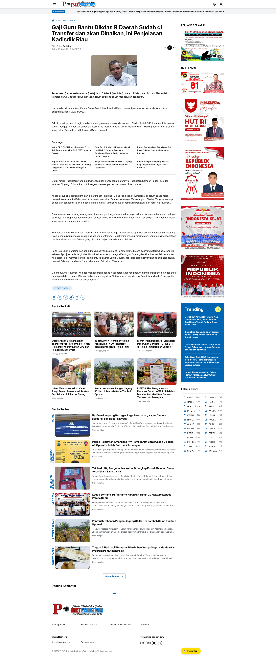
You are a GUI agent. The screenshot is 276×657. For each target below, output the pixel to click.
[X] (59, 297)
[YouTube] (154, 643)
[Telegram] (65, 297)
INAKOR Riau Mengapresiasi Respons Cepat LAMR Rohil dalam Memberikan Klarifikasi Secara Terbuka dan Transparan (156, 393)
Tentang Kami (58, 624)
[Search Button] (221, 4)
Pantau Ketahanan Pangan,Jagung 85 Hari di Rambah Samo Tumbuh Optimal (113, 391)
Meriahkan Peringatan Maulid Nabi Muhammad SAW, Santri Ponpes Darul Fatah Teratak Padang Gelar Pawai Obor (201, 321)
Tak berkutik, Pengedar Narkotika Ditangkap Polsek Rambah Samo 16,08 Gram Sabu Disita (133, 470)
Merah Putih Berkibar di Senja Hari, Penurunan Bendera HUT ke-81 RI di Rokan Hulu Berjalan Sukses (156, 343)
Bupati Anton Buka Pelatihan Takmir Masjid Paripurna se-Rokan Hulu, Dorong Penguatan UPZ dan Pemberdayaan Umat (71, 166)
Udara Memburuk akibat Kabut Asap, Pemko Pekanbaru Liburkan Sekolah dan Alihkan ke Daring (70, 391)
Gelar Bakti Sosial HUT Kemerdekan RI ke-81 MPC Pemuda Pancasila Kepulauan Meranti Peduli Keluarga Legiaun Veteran (112, 151)
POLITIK (53, 418)
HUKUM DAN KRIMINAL (52, 456)
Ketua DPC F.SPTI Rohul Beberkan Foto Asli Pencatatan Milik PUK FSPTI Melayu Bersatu (71, 150)
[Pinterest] (71, 297)
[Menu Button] (54, 4)
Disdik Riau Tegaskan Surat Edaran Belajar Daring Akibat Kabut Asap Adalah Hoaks (202, 334)
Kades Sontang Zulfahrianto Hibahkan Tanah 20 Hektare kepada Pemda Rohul (131, 496)
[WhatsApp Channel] (160, 643)
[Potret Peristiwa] (78, 4)
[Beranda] (53, 20)
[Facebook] (54, 297)
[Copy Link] (82, 297)
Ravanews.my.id (88, 642)
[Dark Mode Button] (214, 4)
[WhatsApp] (77, 297)
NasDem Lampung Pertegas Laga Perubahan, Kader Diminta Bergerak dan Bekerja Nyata (66, 11)
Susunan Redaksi (89, 624)
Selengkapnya (112, 576)
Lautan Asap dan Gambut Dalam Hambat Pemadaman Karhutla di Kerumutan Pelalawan (200, 375)
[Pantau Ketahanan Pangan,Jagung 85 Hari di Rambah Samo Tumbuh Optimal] (114, 371)
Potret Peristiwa (89, 651)
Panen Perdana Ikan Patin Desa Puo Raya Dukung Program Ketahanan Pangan (154, 150)
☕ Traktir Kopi (191, 651)
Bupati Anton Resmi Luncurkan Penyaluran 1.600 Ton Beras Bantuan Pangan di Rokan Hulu (111, 343)
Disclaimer (144, 624)
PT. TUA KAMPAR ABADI (68, 651)
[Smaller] (165, 47)
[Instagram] (148, 643)
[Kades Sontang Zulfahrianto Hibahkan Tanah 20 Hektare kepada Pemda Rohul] (72, 504)
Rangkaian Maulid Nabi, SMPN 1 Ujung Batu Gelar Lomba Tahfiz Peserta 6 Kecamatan (113, 164)
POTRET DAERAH (61, 288)
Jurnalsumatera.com (61, 642)
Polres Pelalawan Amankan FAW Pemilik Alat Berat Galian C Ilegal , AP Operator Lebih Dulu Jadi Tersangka (163, 11)
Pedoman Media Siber (120, 624)
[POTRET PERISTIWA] (78, 609)
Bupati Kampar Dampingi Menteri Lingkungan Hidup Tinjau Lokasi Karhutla (153, 164)
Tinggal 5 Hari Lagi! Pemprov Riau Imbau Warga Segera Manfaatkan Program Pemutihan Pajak (133, 549)
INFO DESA (53, 499)
